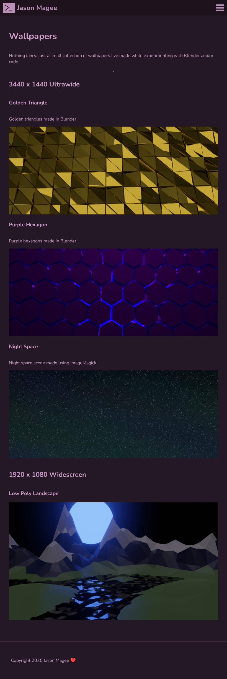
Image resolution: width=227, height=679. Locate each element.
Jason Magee (37, 7)
